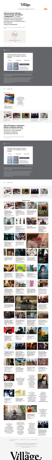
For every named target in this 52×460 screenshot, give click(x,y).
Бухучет (16, 225)
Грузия (16, 319)
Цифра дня (20, 96)
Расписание (5, 397)
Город (6, 11)
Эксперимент (5, 105)
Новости (20, 377)
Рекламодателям (11, 440)
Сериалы (5, 225)
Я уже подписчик (7, 143)
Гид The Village (40, 319)
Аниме (39, 272)
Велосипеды (28, 319)
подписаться (24, 64)
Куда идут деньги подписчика (29, 165)
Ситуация (17, 272)
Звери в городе (28, 272)
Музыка (5, 272)
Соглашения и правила (34, 439)
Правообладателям (22, 439)
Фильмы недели (6, 319)
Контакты (28, 439)
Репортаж (17, 350)
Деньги (5, 350)
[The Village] (26, 5)
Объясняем (17, 397)
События (28, 413)
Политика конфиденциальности (13, 439)
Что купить (28, 225)
